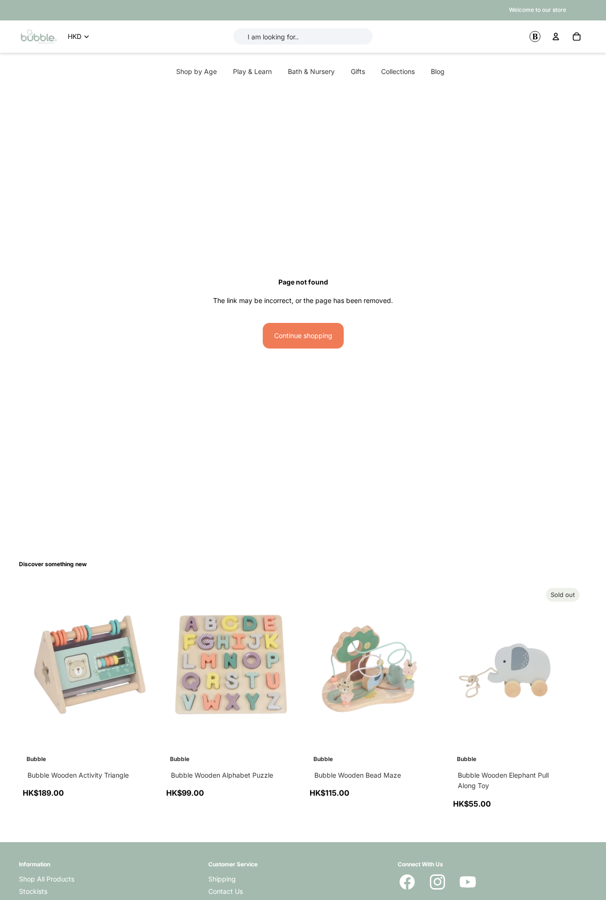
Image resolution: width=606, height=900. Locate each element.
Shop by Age (196, 71)
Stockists (33, 891)
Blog (438, 71)
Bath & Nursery (311, 71)
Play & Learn (252, 71)
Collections (398, 71)
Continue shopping (303, 335)
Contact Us (225, 891)
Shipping (222, 879)
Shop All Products (46, 879)
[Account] (555, 36)
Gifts (358, 71)
